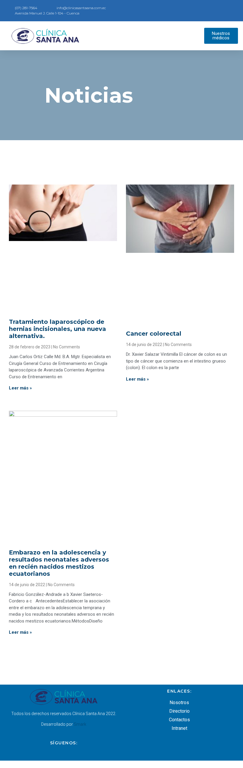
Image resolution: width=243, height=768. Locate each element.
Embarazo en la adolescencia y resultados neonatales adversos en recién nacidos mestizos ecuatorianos (59, 563)
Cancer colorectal (153, 333)
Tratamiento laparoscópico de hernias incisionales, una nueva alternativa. (57, 328)
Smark (80, 724)
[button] (145, 36)
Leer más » (20, 388)
